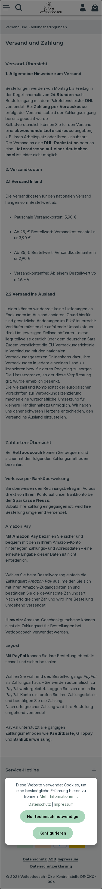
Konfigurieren (52, 833)
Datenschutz (40, 804)
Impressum (63, 804)
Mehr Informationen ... (59, 796)
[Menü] (6, 7)
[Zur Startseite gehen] (51, 7)
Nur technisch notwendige (52, 816)
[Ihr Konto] (82, 7)
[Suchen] (18, 7)
